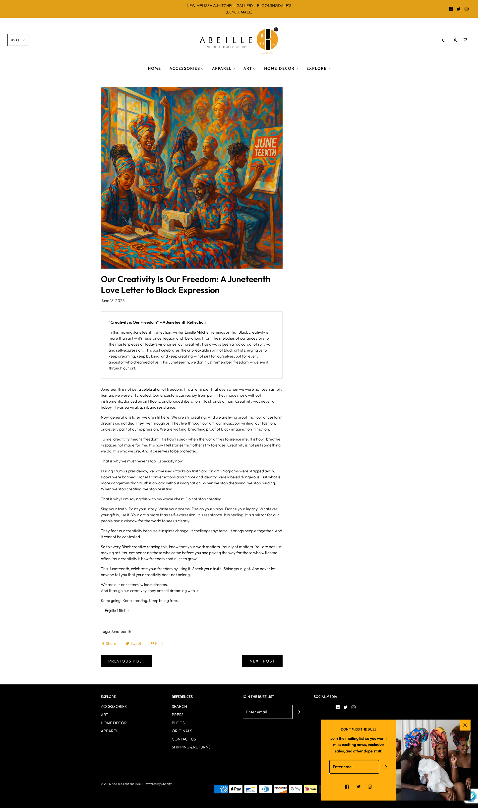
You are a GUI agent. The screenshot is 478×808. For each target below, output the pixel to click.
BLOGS (178, 722)
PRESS (177, 714)
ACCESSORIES (114, 706)
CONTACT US (184, 738)
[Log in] (455, 40)
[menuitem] (154, 68)
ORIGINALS (182, 730)
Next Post (262, 661)
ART (104, 714)
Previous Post (126, 661)
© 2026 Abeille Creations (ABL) (122, 784)
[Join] (299, 712)
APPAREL (109, 730)
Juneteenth (121, 631)
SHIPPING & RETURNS (191, 746)
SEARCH (179, 706)
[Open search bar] (443, 40)
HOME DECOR (114, 722)
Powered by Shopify (158, 784)
